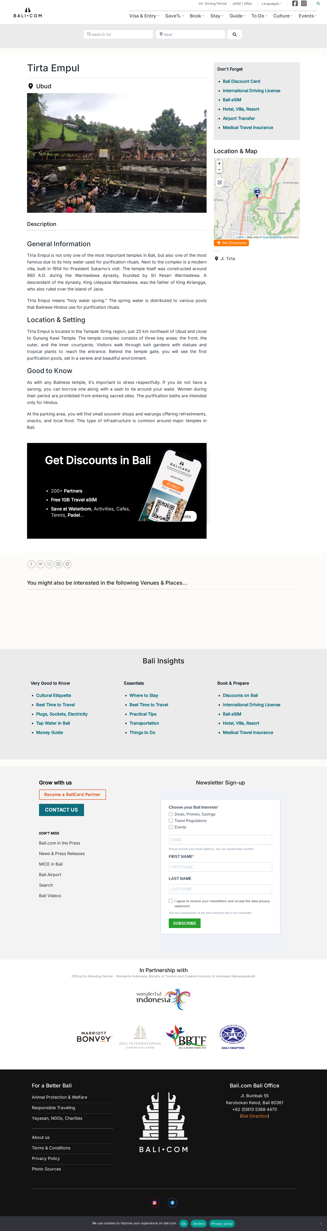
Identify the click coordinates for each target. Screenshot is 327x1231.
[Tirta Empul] (257, 193)
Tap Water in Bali (53, 723)
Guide (236, 16)
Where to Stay (144, 695)
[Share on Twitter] (40, 564)
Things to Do (142, 732)
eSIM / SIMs (242, 3)
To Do (257, 16)
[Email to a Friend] (49, 564)
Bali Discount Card (241, 81)
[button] (40, 153)
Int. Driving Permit (213, 3)
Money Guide (49, 732)
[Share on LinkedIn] (58, 564)
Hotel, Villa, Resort (241, 109)
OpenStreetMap (272, 237)
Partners (73, 491)
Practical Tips (143, 713)
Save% (173, 16)
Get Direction (255, 1116)
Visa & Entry (142, 16)
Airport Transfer (239, 118)
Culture (281, 16)
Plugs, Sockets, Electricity (62, 713)
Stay (215, 16)
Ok (184, 1223)
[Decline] (320, 1225)
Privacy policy (222, 1223)
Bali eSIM (232, 99)
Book (195, 16)
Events (306, 16)
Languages (270, 3)
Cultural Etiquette (53, 695)
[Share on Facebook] (32, 564)
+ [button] (219, 163)
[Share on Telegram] (67, 564)
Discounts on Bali (240, 695)
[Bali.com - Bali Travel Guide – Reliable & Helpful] (28, 13)
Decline (198, 1223)
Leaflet (240, 237)
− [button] (219, 169)
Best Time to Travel (55, 704)
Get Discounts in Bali (98, 460)
